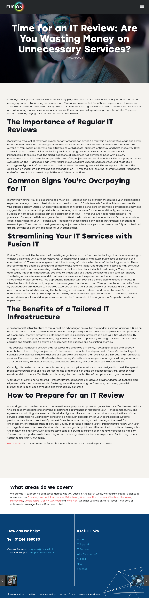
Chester (32, 497)
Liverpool (43, 497)
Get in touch (14, 443)
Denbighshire (31, 500)
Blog (79, 563)
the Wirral (125, 497)
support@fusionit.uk (42, 552)
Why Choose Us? (87, 554)
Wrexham (85, 497)
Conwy (45, 500)
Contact (82, 568)
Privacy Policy (48, 594)
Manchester (57, 497)
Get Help (82, 559)
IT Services (83, 549)
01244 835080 (27, 539)
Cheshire (113, 497)
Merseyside (16, 500)
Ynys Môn (71, 500)
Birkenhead (71, 497)
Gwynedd (55, 500)
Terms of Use (67, 594)
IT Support (83, 544)
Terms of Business (89, 594)
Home (80, 539)
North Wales (99, 497)
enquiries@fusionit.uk (41, 548)
